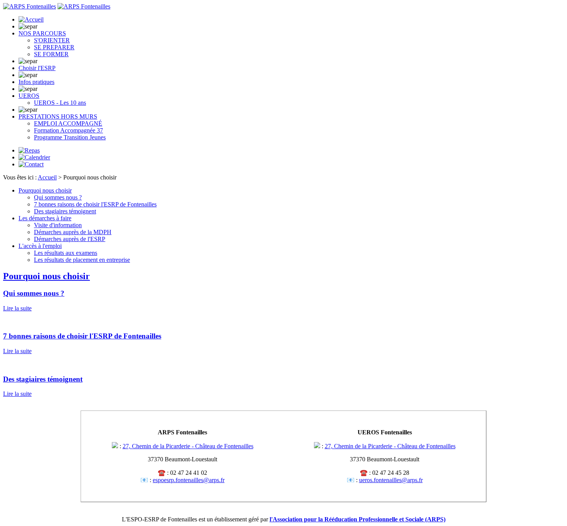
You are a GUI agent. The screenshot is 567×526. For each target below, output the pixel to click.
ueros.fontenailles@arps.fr (391, 480)
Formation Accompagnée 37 (68, 130)
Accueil (47, 177)
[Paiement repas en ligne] (29, 150)
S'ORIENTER (52, 40)
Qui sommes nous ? (58, 197)
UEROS (29, 95)
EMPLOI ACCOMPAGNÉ (68, 123)
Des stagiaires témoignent (65, 211)
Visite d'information (58, 225)
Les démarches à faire (45, 218)
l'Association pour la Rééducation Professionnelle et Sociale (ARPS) (358, 519)
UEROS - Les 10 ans (60, 102)
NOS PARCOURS (42, 33)
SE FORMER (51, 54)
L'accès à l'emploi (40, 246)
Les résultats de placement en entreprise (82, 259)
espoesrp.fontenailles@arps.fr (188, 480)
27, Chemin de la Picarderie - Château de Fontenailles (188, 446)
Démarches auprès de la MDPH (72, 232)
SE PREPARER (54, 47)
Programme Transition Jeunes (70, 137)
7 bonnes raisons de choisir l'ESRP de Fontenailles (95, 204)
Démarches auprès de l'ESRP (69, 239)
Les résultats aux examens (65, 253)
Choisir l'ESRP (37, 68)
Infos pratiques (36, 82)
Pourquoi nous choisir (45, 190)
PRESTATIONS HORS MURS (58, 116)
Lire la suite (17, 308)
